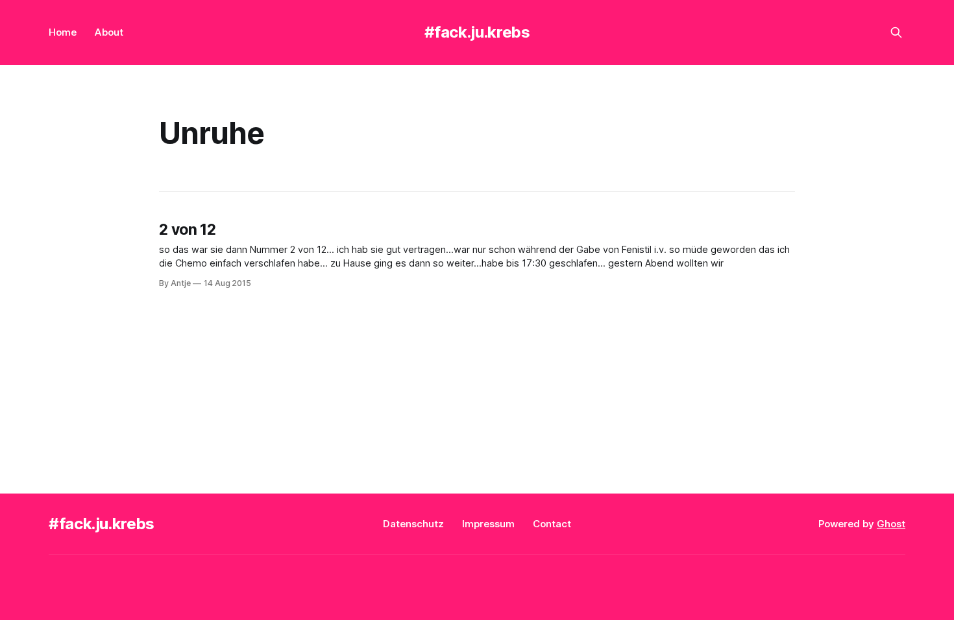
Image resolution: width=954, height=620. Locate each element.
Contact (552, 524)
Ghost (891, 524)
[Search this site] (896, 32)
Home (63, 32)
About (109, 32)
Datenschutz (413, 524)
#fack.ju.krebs (477, 32)
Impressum (488, 524)
